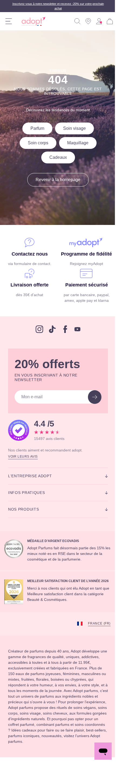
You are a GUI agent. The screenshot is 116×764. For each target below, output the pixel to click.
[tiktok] (50, 335)
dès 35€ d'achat (28, 301)
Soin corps (34, 143)
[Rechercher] (73, 21)
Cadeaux (56, 157)
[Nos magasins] (84, 21)
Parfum (34, 128)
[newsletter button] (90, 403)
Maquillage (77, 143)
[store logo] (31, 21)
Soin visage (74, 128)
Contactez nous (28, 254)
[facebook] (63, 335)
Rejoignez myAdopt (83, 270)
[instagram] (37, 335)
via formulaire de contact (28, 264)
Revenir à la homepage (55, 180)
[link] (95, 21)
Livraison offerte (28, 291)
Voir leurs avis (23, 462)
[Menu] (8, 21)
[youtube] (75, 335)
